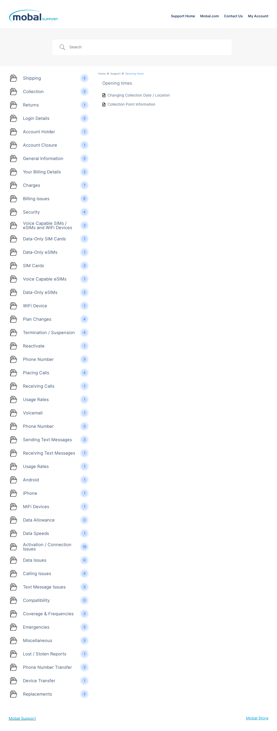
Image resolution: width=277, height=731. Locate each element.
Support (115, 73)
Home (102, 73)
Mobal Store (257, 718)
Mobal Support (22, 718)
